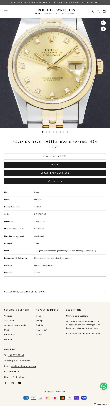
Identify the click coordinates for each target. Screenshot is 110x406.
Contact (8, 316)
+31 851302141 (16, 355)
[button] (101, 404)
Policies (8, 330)
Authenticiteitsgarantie (15, 325)
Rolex (38, 316)
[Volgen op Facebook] (5, 383)
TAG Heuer (41, 330)
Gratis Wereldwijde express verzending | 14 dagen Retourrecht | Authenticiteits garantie (55, 2)
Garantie (8, 339)
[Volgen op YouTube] (19, 383)
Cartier (39, 334)
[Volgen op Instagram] (12, 383)
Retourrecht (9, 334)
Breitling (40, 325)
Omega (39, 320)
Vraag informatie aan (55, 173)
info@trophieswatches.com (23, 366)
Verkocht (55, 156)
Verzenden (9, 320)
